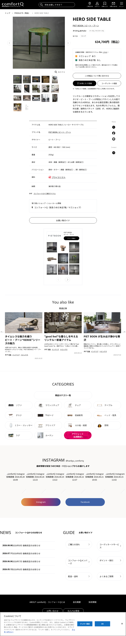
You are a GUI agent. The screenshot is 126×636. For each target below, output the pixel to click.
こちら (105, 52)
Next (67, 43)
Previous (9, 43)
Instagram (41, 502)
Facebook (85, 502)
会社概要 (77, 602)
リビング (83, 36)
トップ (8, 13)
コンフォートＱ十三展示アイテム (45, 193)
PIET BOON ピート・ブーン (86, 25)
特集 (9, 355)
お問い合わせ (52, 610)
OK (102, 624)
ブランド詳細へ (71, 238)
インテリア (16, 355)
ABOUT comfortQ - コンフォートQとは (47, 602)
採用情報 (92, 602)
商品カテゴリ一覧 (63, 395)
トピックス (24, 355)
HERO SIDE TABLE (41, 13)
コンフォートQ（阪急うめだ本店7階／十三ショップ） (58, 207)
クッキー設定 (85, 624)
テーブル (96, 31)
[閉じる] (122, 623)
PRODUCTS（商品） (22, 13)
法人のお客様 (73, 610)
